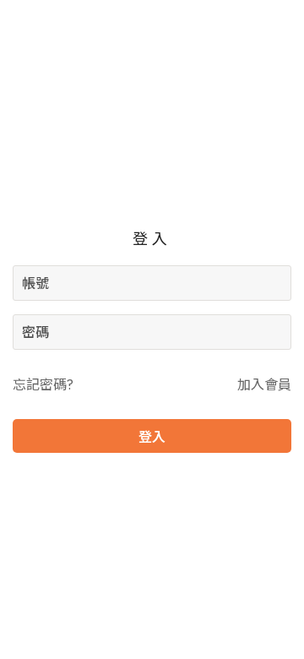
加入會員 (264, 384)
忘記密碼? (43, 384)
